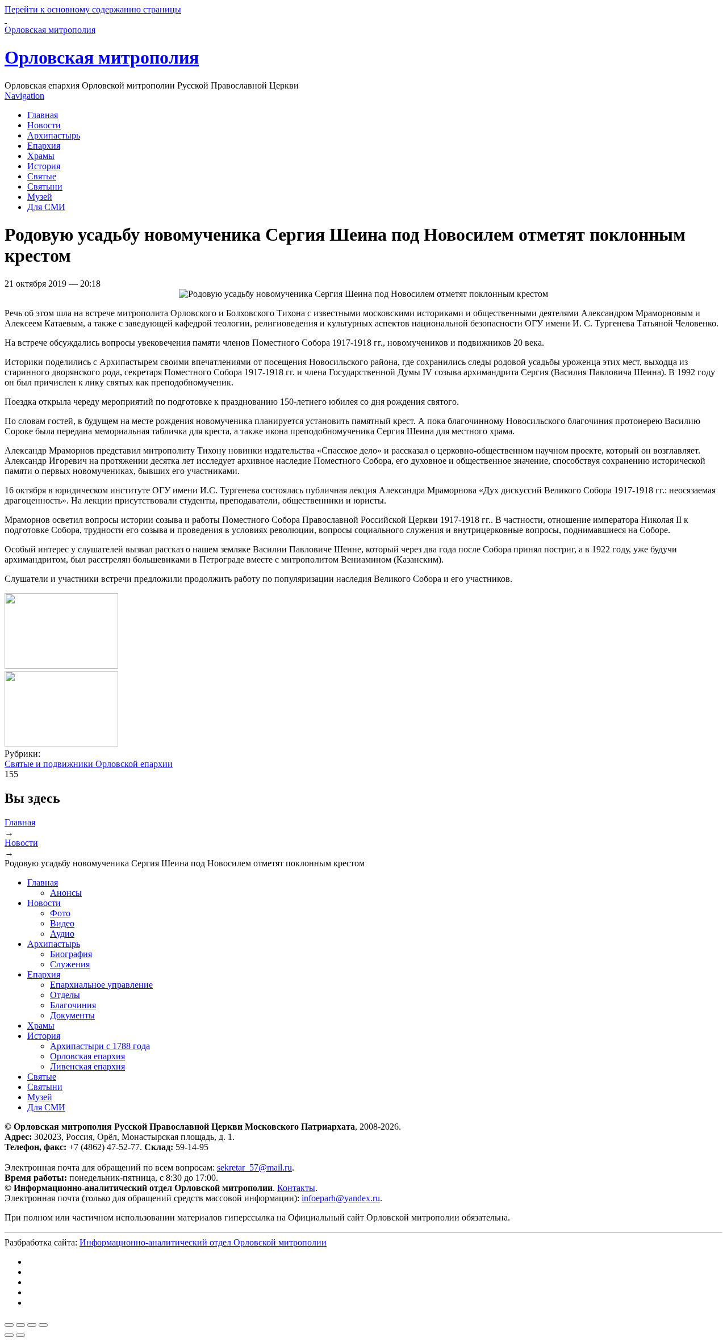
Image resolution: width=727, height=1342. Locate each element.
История (43, 166)
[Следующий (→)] (20, 1335)
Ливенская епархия (87, 1066)
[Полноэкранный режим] (31, 1325)
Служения (70, 964)
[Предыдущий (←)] (9, 1335)
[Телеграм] (30, 1272)
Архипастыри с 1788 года (100, 1046)
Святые (41, 176)
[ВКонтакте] (30, 1261)
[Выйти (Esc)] (9, 1325)
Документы (72, 1015)
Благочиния (73, 1005)
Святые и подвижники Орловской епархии (89, 764)
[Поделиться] (20, 1325)
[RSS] (30, 1302)
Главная (42, 115)
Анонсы (66, 893)
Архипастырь (53, 135)
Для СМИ (46, 207)
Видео (62, 923)
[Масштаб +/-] (43, 1325)
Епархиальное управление (101, 984)
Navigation (24, 95)
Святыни (44, 186)
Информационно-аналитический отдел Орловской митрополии (203, 1242)
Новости (44, 125)
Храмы (41, 156)
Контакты (296, 1188)
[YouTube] (30, 1292)
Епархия (43, 145)
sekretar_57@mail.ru (254, 1167)
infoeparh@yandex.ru (341, 1198)
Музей (39, 197)
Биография (71, 954)
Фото (60, 913)
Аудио (62, 933)
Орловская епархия (87, 1056)
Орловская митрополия (102, 57)
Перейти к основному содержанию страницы (93, 9)
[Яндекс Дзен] (30, 1282)
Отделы (65, 995)
